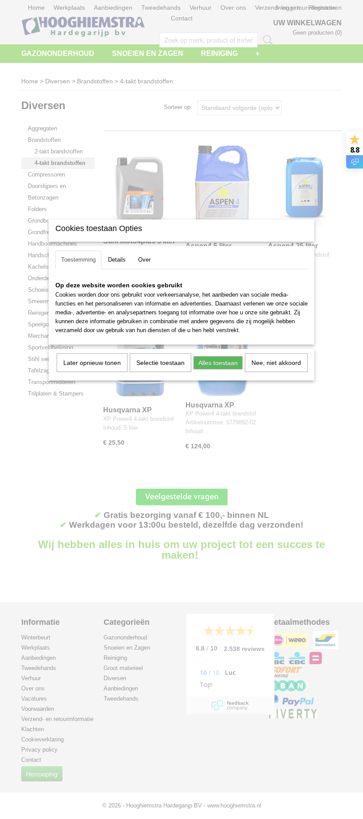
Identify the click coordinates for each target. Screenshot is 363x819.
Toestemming (78, 259)
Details (117, 259)
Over (144, 259)
